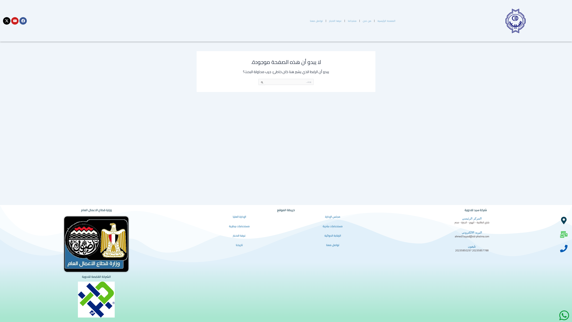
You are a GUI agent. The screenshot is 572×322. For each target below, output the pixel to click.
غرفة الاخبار (335, 20)
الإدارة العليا (239, 216)
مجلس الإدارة (332, 216)
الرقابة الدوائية (332, 235)
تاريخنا (239, 245)
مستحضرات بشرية (333, 226)
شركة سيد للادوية (476, 210)
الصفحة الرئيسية (386, 20)
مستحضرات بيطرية (239, 226)
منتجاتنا (352, 20)
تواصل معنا (316, 20)
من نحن (367, 20)
